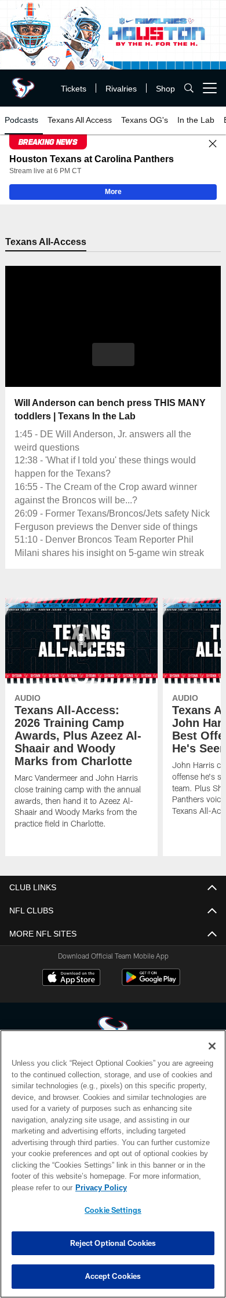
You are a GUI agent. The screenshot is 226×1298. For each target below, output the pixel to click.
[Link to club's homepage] (23, 83)
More (113, 192)
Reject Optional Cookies (113, 1243)
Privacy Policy (98, 1187)
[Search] (189, 88)
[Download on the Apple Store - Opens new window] (71, 993)
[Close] (213, 144)
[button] (113, 355)
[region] (113, 1164)
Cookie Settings (113, 1210)
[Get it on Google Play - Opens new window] (151, 997)
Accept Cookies (113, 1276)
